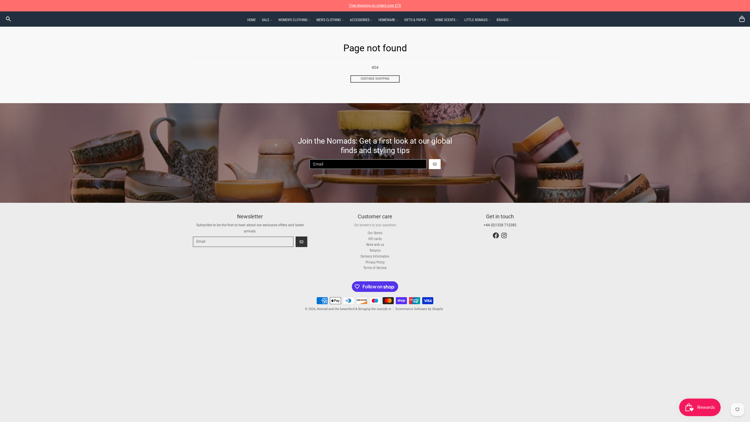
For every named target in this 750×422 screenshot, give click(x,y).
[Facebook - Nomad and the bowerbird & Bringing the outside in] (496, 235)
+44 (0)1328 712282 (500, 225)
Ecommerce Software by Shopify (419, 309)
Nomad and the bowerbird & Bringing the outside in (354, 309)
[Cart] (742, 19)
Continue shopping (375, 79)
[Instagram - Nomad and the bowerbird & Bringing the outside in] (504, 235)
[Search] (8, 19)
